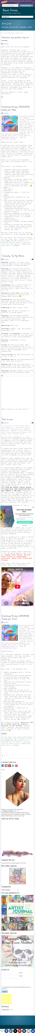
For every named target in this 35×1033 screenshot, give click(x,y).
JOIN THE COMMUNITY (25, 522)
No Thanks (24, 525)
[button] (24, 511)
